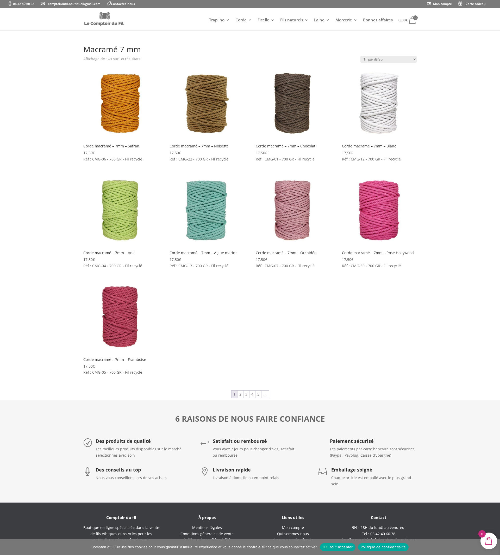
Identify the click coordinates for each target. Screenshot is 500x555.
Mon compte (442, 4)
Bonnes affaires (378, 20)
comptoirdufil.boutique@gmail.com (74, 4)
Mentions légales (207, 527)
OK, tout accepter (338, 547)
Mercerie (343, 20)
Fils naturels (291, 20)
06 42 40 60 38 (23, 4)
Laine (319, 20)
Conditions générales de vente (207, 533)
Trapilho (216, 20)
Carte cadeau (476, 4)
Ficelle (263, 20)
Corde (241, 20)
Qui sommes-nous (293, 533)
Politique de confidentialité (383, 547)
